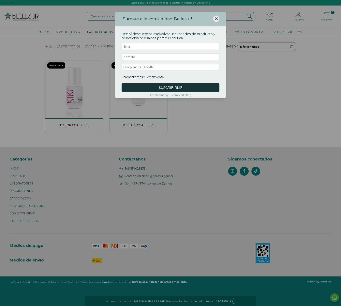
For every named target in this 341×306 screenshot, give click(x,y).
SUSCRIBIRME (170, 88)
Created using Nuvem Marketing (170, 95)
